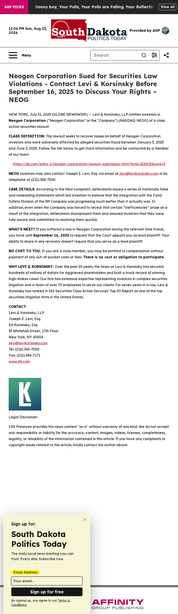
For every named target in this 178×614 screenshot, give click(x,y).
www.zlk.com (19, 361)
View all (167, 7)
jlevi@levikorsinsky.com (138, 173)
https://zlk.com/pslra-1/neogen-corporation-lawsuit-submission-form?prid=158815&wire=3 (89, 164)
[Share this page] (166, 55)
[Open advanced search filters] (154, 55)
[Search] (144, 55)
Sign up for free (47, 591)
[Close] (85, 519)
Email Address (25, 572)
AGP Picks (14, 7)
